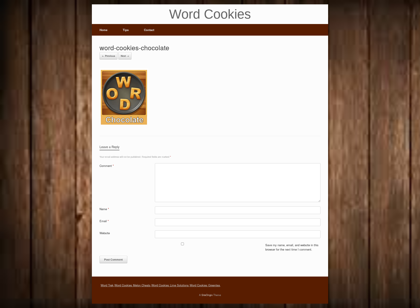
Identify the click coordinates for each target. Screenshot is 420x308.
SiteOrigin (207, 295)
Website (105, 233)
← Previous (108, 55)
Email (104, 221)
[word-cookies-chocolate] (124, 125)
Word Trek (107, 285)
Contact (149, 30)
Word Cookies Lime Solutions (170, 285)
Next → (125, 55)
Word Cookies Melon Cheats (132, 285)
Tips (126, 30)
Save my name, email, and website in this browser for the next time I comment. (291, 247)
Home (103, 30)
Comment (107, 166)
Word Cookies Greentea (205, 285)
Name (104, 209)
